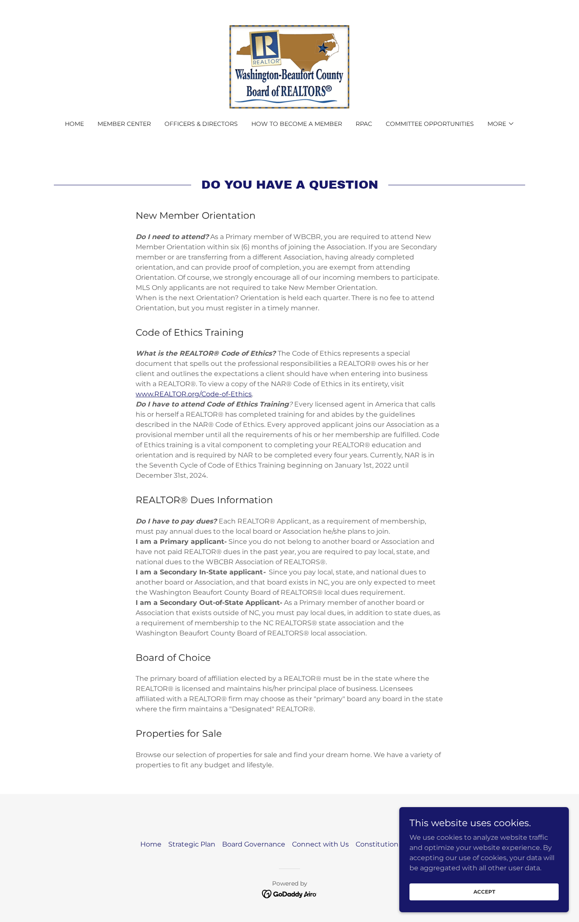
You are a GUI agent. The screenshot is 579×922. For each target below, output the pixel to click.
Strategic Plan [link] (191, 844)
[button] (501, 124)
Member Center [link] (124, 124)
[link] (289, 65)
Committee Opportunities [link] (430, 124)
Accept (484, 892)
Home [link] (74, 124)
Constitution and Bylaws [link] (397, 844)
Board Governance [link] (253, 844)
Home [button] (150, 844)
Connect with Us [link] (320, 844)
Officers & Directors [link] (201, 124)
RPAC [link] (364, 124)
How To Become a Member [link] (296, 124)
